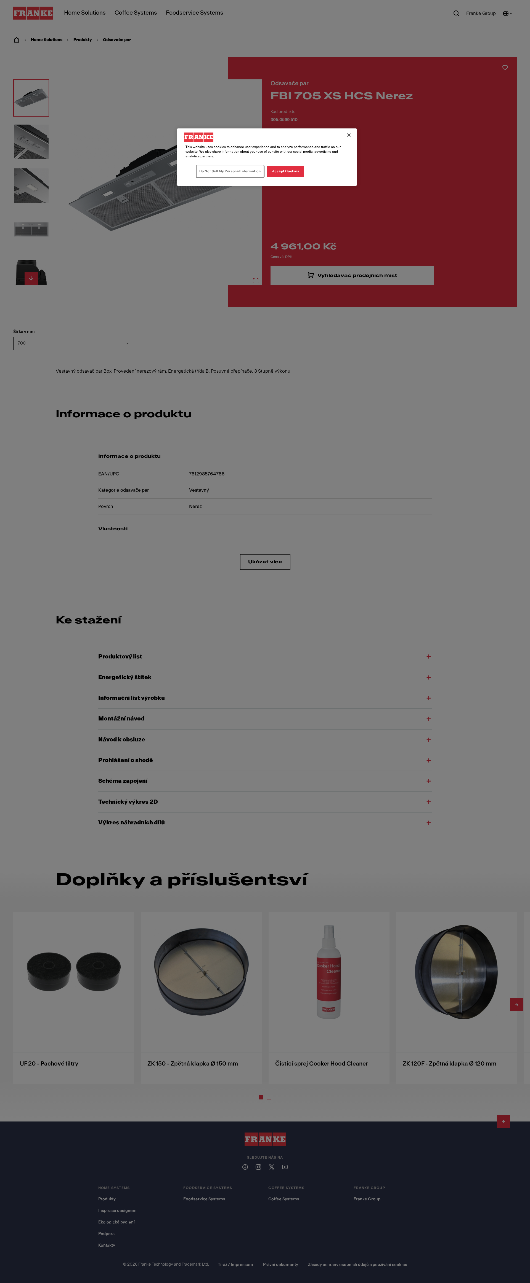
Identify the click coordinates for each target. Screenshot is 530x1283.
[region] (267, 157)
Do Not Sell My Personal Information (230, 171)
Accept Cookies (285, 171)
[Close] (349, 135)
